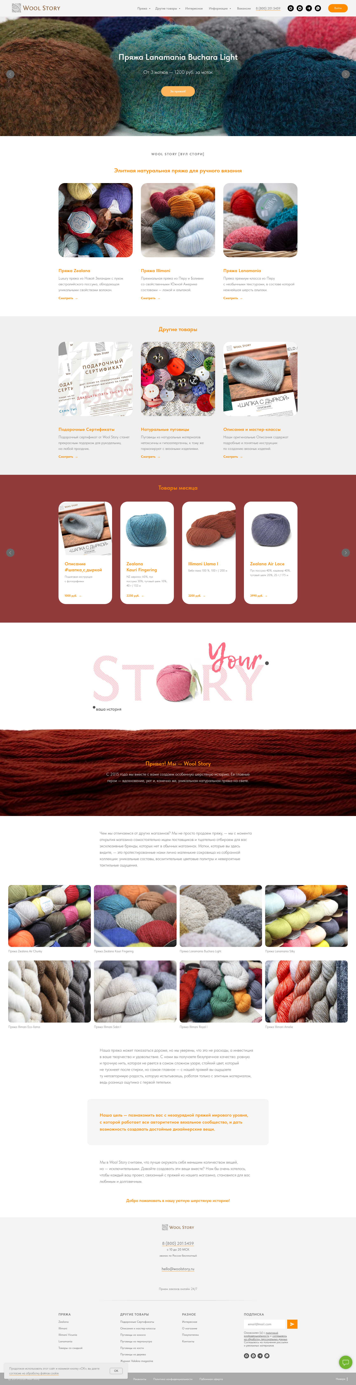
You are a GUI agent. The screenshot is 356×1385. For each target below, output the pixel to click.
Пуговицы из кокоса (133, 1334)
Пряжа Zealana (74, 270)
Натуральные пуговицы (165, 429)
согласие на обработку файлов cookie (34, 1373)
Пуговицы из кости (132, 1348)
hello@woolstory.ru (178, 1268)
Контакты (188, 1341)
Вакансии (244, 8)
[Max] (291, 8)
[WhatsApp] (318, 8)
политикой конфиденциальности (261, 1334)
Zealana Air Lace (267, 563)
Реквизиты (139, 1379)
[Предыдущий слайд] (10, 74)
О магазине (189, 1328)
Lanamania (65, 1341)
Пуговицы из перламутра (136, 1341)
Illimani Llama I (203, 563)
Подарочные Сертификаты (87, 429)
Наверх (340, 1378)
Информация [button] (218, 8)
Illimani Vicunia (68, 1334)
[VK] (300, 8)
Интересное (194, 8)
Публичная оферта (211, 1379)
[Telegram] (309, 8)
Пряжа (142, 8)
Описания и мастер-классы (252, 429)
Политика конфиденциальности (172, 1379)
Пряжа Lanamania (242, 270)
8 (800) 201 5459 (268, 8)
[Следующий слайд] (346, 74)
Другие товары (166, 8)
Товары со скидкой (70, 1348)
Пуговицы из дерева (133, 1354)
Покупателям (190, 1334)
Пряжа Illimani (155, 270)
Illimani (63, 1328)
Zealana (64, 1321)
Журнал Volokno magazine (136, 1361)
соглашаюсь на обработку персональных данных (265, 1337)
